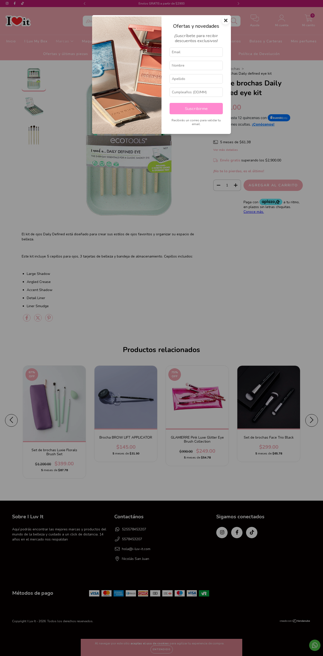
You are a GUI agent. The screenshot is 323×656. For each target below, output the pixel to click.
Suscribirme (196, 108)
